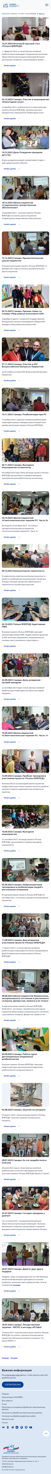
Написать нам (8, 1419)
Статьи (5, 1422)
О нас (4, 1404)
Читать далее (10, 65)
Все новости (7, 1400)
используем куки (12, 1375)
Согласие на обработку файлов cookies (19, 1416)
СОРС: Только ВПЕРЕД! (28, 14)
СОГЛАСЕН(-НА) (13, 1385)
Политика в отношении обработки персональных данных (23, 1408)
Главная (5, 1394)
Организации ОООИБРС (12, 1397)
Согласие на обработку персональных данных (22, 1413)
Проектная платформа (10, 14)
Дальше (5, 1358)
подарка (16, 1285)
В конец (14, 1358)
